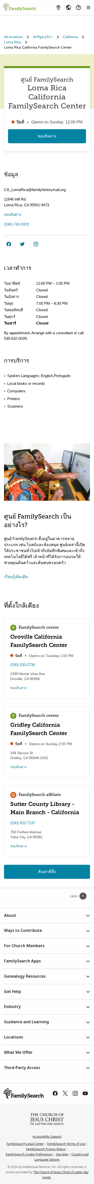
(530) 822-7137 (22, 823)
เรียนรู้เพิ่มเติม (16, 577)
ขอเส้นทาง (47, 136)
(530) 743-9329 (16, 224)
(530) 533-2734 (22, 664)
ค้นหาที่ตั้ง (47, 872)
